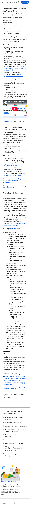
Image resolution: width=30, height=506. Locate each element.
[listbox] (8, 503)
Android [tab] (13, 121)
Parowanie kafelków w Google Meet (14, 443)
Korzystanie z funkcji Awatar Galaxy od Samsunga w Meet (15, 455)
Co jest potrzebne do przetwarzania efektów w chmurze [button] (13, 186)
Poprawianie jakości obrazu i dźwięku (14, 376)
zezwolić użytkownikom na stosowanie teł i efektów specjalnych (13, 76)
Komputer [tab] (6, 121)
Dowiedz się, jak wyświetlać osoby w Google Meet (14, 418)
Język (5, 501)
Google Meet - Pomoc (11, 2)
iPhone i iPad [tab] (21, 121)
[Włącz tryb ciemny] (14, 503)
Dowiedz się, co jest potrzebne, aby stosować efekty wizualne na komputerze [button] (13, 180)
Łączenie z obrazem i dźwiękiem (13, 422)
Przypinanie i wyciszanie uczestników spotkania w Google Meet (14, 430)
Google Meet (13, 228)
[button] (2, 2)
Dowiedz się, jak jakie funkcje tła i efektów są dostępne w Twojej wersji (15, 68)
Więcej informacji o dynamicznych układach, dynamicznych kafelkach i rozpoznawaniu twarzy (14, 448)
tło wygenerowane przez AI (12, 31)
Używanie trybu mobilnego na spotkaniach (16, 440)
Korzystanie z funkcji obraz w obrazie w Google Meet (15, 435)
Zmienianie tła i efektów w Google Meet (16, 426)
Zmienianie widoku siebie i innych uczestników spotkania (12, 412)
